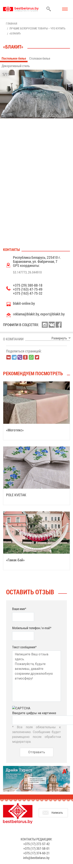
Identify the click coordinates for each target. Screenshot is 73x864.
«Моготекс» (15, 430)
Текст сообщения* (24, 647)
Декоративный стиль (16, 66)
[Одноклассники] (25, 357)
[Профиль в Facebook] (59, 325)
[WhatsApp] (31, 357)
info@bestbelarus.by (36, 858)
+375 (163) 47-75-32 (27, 293)
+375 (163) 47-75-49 (27, 289)
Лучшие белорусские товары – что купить (37, 28)
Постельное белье (14, 58)
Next (68, 122)
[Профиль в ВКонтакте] (52, 325)
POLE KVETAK (16, 494)
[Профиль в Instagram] (45, 325)
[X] (36, 357)
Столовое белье (39, 58)
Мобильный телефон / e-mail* (31, 628)
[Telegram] (14, 357)
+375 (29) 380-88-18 (27, 285)
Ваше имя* (19, 609)
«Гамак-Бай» (15, 559)
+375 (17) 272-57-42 (36, 844)
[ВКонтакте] (8, 357)
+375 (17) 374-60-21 (36, 853)
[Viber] (19, 357)
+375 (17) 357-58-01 (36, 848)
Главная (11, 23)
